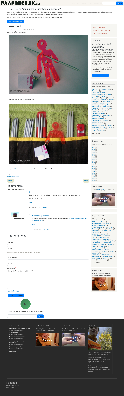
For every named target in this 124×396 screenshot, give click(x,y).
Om (101, 3)
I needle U (18, 169)
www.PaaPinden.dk (103, 354)
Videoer (90, 3)
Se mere (103, 285)
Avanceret (102, 27)
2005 (93, 176)
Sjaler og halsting (104, 103)
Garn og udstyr (106, 30)
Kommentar (11, 268)
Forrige (10, 180)
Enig (30, 192)
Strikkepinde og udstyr (13, 176)
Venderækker (103, 260)
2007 (93, 173)
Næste (86, 180)
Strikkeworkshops (97, 122)
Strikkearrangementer (98, 113)
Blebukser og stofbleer (98, 92)
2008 (93, 171)
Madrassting (12, 351)
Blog (78, 3)
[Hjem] (20, 3)
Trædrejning (95, 127)
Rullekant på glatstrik (15, 347)
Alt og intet (95, 89)
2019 (93, 152)
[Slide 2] (102, 204)
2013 (93, 163)
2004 (93, 178)
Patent (94, 246)
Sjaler (106, 249)
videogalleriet (100, 189)
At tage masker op (97, 227)
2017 (93, 156)
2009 (93, 170)
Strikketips (105, 120)
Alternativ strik (106, 89)
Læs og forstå (108, 242)
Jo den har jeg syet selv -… (41, 216)
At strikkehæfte (13, 332)
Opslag (110, 244)
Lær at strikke (96, 242)
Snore (112, 251)
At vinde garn (109, 227)
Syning (110, 125)
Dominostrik (107, 94)
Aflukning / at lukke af (98, 222)
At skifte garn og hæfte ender (100, 223)
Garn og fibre (95, 98)
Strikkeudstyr (95, 256)
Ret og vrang (102, 246)
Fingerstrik (95, 96)
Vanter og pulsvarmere (98, 129)
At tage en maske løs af (99, 225)
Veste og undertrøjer (98, 131)
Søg (120, 3)
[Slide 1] (99, 204)
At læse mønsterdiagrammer (17, 337)
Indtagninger (105, 239)
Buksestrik (95, 230)
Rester (94, 103)
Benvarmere (95, 91)
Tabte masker (96, 258)
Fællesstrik (104, 96)
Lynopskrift (103, 99)
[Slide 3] (105, 204)
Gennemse (20, 295)
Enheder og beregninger (100, 33)
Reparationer (107, 101)
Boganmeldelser (96, 94)
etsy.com (28, 169)
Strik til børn (107, 108)
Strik (72, 3)
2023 (93, 147)
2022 (93, 149)
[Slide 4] (108, 204)
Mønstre (95, 30)
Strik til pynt (104, 110)
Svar (30, 202)
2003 (93, 180)
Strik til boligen (96, 108)
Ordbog (96, 3)
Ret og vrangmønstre (98, 248)
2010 (93, 168)
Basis (94, 27)
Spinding (107, 105)
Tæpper (104, 127)
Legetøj (94, 99)
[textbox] (48, 281)
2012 (93, 164)
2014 (93, 161)
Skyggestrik (95, 251)
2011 (93, 166)
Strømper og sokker (97, 124)
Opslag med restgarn (104, 199)
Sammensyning (96, 249)
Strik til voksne (96, 112)
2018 (93, 154)
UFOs (110, 127)
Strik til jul (94, 110)
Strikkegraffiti (95, 115)
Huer (104, 98)
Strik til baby (105, 106)
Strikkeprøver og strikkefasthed (100, 255)
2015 (93, 159)
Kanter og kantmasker (98, 241)
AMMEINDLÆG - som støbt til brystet (19, 328)
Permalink (44, 207)
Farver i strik (95, 236)
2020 (93, 151)
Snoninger (104, 251)
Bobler (111, 229)
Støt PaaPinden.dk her (15, 21)
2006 (93, 175)
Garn (93, 237)
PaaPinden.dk (96, 101)
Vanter (94, 260)
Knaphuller (111, 241)
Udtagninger (106, 258)
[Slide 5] (110, 288)
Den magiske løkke (106, 230)
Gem (12, 295)
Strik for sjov (95, 106)
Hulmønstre (95, 239)
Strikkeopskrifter (96, 117)
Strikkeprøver (95, 120)
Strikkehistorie (106, 115)
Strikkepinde (95, 253)
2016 (93, 157)
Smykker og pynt (96, 105)
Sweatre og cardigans (98, 125)
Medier (111, 99)
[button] (93, 199)
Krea (111, 98)
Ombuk (103, 244)
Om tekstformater (13, 291)
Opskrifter (84, 3)
